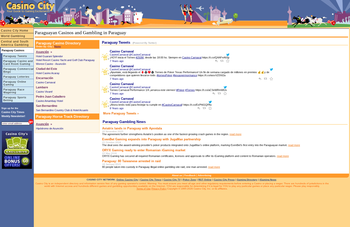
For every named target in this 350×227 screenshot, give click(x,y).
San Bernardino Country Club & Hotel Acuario (62, 110)
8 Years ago (117, 108)
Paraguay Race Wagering (14, 91)
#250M (140, 57)
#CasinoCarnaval (172, 104)
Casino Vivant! (44, 91)
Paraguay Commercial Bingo (18, 70)
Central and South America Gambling (15, 43)
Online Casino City (127, 179)
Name (57, 46)
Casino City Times (150, 179)
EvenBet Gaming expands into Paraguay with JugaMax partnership (151, 139)
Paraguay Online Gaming (14, 83)
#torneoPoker (164, 75)
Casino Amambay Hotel (49, 100)
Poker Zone (189, 179)
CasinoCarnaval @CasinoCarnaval (130, 54)
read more (235, 134)
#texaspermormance (185, 75)
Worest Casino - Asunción (51, 63)
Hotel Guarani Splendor (49, 56)
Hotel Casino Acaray (48, 73)
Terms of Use (143, 188)
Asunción (42, 52)
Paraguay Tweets (15, 56)
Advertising (204, 175)
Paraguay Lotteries (16, 76)
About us (177, 175)
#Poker (180, 90)
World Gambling (13, 36)
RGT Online (205, 179)
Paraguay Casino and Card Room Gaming (18, 62)
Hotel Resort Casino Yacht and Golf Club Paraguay (65, 60)
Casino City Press (224, 179)
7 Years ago (117, 61)
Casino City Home (14, 30)
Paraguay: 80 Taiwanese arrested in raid (131, 161)
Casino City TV (172, 179)
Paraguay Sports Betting (14, 99)
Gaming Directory (247, 179)
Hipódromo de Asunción (49, 128)
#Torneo (190, 90)
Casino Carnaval (45, 82)
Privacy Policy (158, 188)
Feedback (190, 175)
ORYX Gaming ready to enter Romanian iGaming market (143, 150)
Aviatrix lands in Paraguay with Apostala (132, 128)
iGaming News (268, 179)
